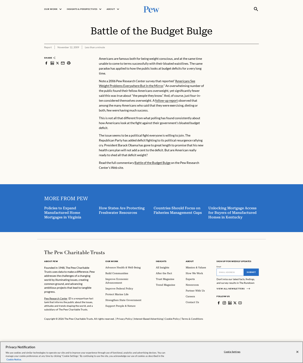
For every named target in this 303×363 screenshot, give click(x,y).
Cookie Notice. (14, 359)
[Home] (74, 252)
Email (219, 266)
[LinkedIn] (230, 303)
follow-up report (166, 100)
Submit (251, 272)
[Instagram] (224, 303)
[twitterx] (57, 63)
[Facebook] (219, 303)
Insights (161, 261)
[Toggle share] (257, 54)
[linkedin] (52, 63)
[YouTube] (240, 303)
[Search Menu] (256, 9)
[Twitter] (235, 302)
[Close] (297, 352)
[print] (69, 63)
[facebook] (46, 63)
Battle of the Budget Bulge (152, 163)
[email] (63, 63)
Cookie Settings (232, 351)
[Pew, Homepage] (151, 9)
